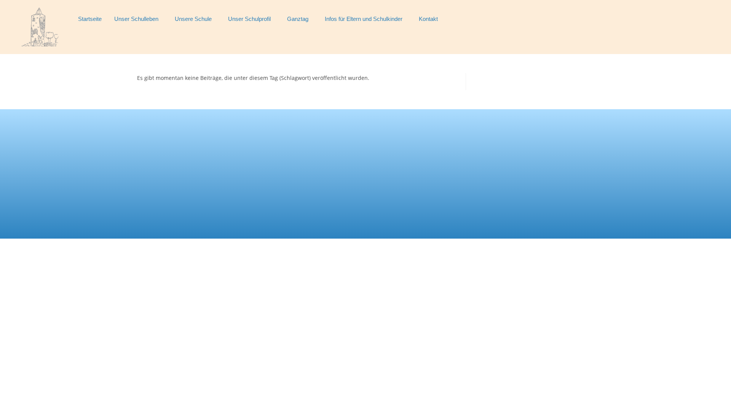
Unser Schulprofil (249, 19)
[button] (138, 19)
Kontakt (428, 19)
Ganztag (297, 19)
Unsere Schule (193, 19)
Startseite (90, 19)
